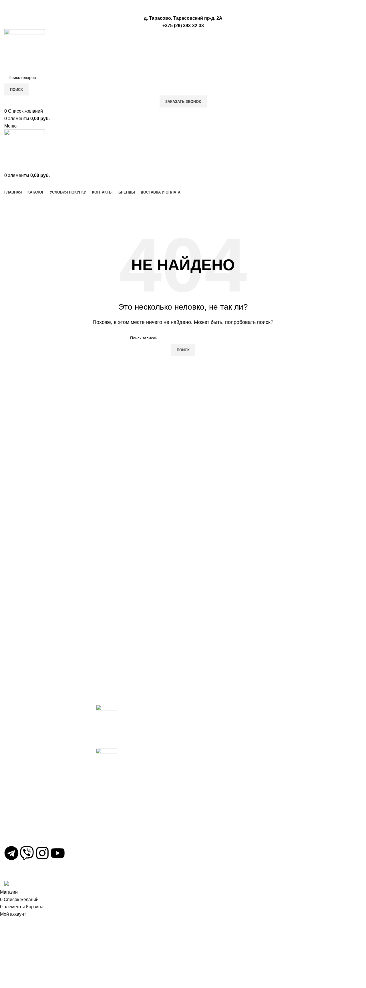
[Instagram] (42, 853)
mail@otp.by (20, 837)
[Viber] (27, 853)
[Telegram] (11, 853)
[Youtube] (58, 853)
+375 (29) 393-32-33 (28, 819)
